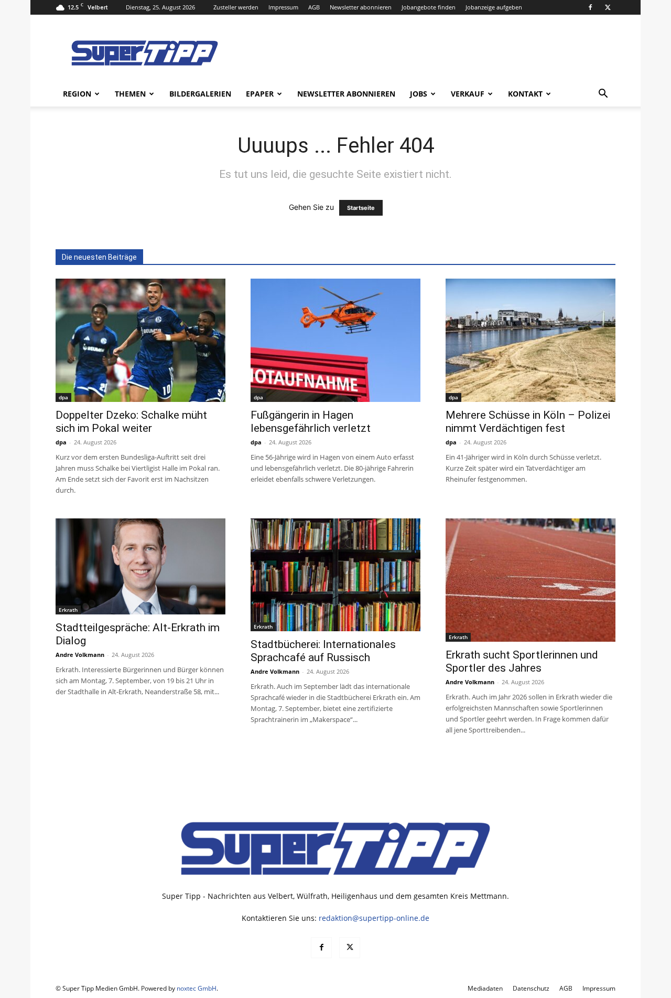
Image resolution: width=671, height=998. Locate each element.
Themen (130, 94)
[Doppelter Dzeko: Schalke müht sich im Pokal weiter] (140, 340)
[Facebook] (590, 7)
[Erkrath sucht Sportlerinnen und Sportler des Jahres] (530, 580)
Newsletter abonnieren (361, 7)
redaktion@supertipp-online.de (374, 918)
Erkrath (68, 609)
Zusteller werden (235, 7)
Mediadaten (485, 988)
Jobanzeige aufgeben (494, 7)
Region (77, 94)
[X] (607, 7)
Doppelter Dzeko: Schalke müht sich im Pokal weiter (131, 421)
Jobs (418, 94)
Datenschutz (531, 988)
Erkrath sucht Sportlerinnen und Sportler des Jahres (522, 661)
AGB (314, 7)
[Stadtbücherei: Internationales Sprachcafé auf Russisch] (335, 574)
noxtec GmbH (197, 988)
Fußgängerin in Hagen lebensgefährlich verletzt (311, 421)
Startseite (361, 207)
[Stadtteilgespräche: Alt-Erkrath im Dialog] (140, 566)
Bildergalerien (200, 94)
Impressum (283, 7)
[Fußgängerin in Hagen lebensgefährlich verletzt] (335, 340)
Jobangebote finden (429, 7)
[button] (602, 95)
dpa (63, 397)
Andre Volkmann (80, 655)
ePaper (260, 94)
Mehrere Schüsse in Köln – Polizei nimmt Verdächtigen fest (528, 421)
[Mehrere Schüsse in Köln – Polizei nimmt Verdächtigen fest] (530, 340)
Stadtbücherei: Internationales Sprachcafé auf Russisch (323, 651)
